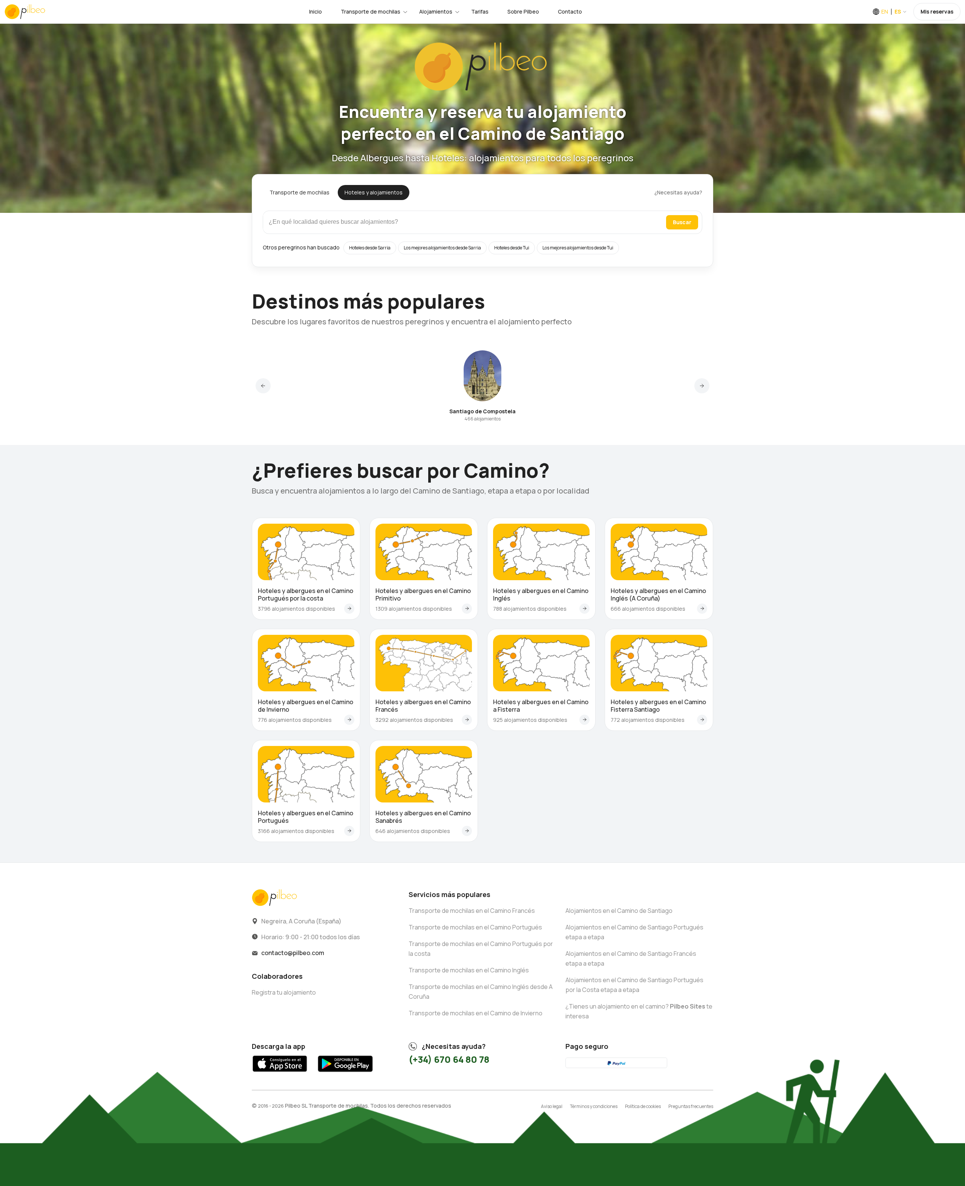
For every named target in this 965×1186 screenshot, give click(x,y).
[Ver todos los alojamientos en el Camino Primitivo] (467, 609)
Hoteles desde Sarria (370, 248)
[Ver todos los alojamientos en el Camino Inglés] (584, 609)
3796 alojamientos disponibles (296, 608)
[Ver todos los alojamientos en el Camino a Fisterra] (584, 720)
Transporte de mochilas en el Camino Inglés (469, 970)
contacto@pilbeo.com (292, 953)
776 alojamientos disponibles (295, 719)
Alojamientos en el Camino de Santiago (618, 910)
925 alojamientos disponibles (530, 719)
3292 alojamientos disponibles (414, 719)
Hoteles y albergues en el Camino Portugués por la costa (305, 594)
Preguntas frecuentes (690, 1106)
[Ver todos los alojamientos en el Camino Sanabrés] (467, 831)
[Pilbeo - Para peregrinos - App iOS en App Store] (280, 1073)
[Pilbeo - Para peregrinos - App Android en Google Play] (345, 1073)
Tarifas (480, 11)
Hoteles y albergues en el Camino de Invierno (305, 705)
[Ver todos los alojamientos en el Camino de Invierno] (349, 720)
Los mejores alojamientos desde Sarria (442, 248)
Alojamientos (435, 11)
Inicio (315, 11)
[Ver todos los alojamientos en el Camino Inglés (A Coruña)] (702, 609)
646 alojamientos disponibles (412, 830)
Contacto (570, 11)
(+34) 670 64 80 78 (449, 1059)
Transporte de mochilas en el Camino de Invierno (475, 1013)
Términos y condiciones (593, 1106)
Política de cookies (643, 1106)
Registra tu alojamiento (284, 992)
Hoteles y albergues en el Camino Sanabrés (423, 816)
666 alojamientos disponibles (648, 608)
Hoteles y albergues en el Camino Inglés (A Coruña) (658, 594)
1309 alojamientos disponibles (413, 608)
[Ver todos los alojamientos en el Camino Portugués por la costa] (349, 609)
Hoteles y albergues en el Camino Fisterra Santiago (658, 705)
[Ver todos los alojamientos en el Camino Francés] (467, 720)
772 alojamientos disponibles (648, 719)
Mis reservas (937, 11)
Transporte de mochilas (370, 11)
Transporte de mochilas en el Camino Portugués (475, 927)
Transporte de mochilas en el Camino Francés (472, 910)
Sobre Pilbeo (523, 11)
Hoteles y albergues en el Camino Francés (423, 705)
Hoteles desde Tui (511, 248)
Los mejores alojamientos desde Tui (577, 248)
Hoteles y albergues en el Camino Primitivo (423, 594)
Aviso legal (551, 1106)
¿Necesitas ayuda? (678, 192)
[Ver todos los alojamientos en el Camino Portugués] (349, 831)
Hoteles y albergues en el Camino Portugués (305, 816)
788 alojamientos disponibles (530, 608)
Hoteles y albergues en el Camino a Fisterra (540, 705)
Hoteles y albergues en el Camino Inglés (540, 594)
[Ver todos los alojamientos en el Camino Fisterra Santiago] (702, 720)
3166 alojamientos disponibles (296, 830)
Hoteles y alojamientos (374, 192)
